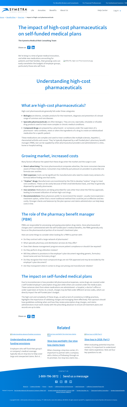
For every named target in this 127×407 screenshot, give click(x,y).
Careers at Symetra (35, 386)
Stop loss (21, 17)
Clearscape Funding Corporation (100, 390)
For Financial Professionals (92, 3)
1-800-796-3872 (48, 376)
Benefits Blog (11, 17)
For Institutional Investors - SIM (116, 3)
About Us (64, 10)
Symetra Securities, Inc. (83, 390)
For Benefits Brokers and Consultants (65, 3)
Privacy (44, 386)
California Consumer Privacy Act (95, 386)
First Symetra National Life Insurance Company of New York (30, 390)
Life (32, 10)
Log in (116, 10)
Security (51, 386)
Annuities (42, 10)
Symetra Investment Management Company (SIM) (61, 390)
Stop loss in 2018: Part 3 (96, 339)
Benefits (53, 10)
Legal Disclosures (79, 386)
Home (2, 17)
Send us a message (76, 376)
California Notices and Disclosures (64, 386)
